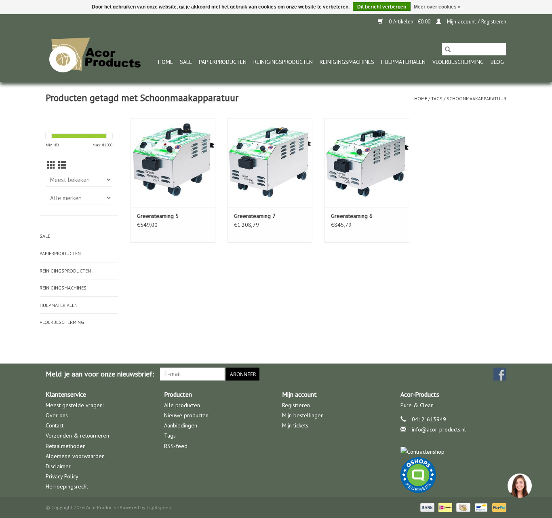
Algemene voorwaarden (75, 456)
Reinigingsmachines (347, 62)
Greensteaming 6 (352, 216)
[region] (519, 485)
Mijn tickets (295, 425)
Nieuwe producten (186, 415)
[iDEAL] (444, 507)
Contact (54, 425)
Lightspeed (159, 507)
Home (165, 62)
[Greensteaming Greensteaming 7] (270, 162)
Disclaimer (58, 466)
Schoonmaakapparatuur (476, 98)
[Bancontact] (480, 507)
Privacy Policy (62, 476)
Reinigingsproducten (283, 62)
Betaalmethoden (66, 446)
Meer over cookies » (437, 7)
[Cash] (462, 507)
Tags (436, 98)
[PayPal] (497, 507)
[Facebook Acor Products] (499, 374)
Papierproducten (223, 62)
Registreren (296, 405)
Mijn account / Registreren (475, 21)
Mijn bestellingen (303, 415)
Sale (186, 62)
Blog (497, 62)
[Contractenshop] (453, 452)
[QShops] (453, 475)
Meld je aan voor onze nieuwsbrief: (100, 374)
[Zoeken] (448, 49)
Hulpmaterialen (403, 62)
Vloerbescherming (458, 62)
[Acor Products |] (95, 56)
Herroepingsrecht (67, 486)
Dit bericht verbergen (381, 7)
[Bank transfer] (426, 507)
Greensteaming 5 (158, 216)
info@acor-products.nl (439, 429)
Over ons (57, 415)
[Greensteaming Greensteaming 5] (173, 162)
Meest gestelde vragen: (74, 405)
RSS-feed (176, 446)
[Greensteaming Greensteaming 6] (366, 162)
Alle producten (182, 405)
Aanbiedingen (180, 425)
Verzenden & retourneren (77, 435)
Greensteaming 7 (255, 216)
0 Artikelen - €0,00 (409, 21)
